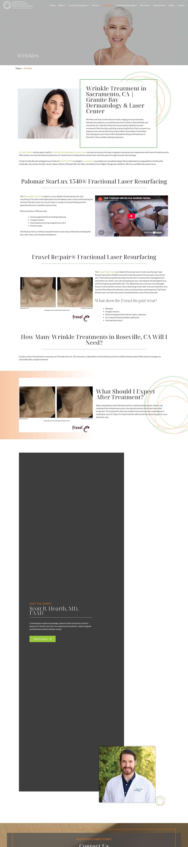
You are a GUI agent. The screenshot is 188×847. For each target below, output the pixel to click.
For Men (95, 5)
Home (52, 5)
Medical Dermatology (126, 5)
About (61, 5)
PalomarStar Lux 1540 (33, 196)
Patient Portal (159, 5)
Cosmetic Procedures (78, 5)
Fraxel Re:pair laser (107, 272)
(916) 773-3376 (66, 161)
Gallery (171, 5)
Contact (181, 5)
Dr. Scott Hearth (26, 152)
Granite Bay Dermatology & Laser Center (69, 152)
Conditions (107, 5)
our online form (88, 161)
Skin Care (144, 5)
